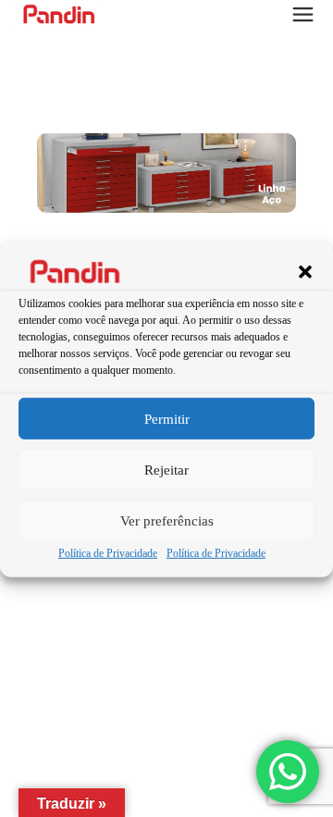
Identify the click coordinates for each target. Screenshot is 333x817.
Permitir (167, 419)
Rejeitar (166, 470)
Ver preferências (167, 521)
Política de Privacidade (107, 553)
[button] (305, 272)
